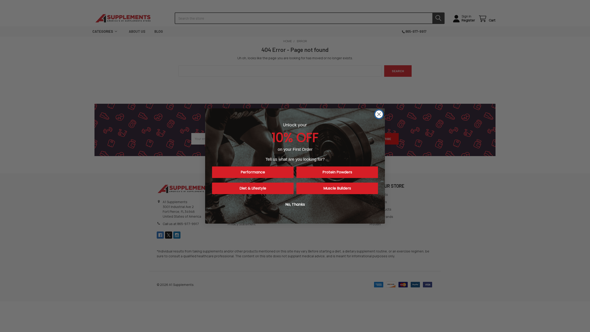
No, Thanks (295, 204)
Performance (253, 172)
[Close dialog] (379, 114)
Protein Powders (337, 172)
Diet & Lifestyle (252, 188)
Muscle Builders (337, 188)
